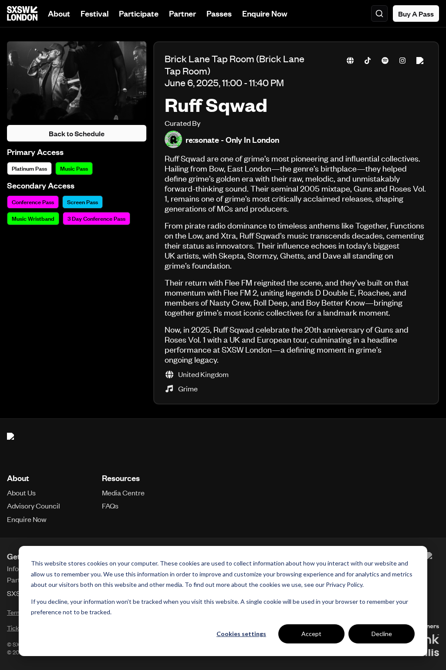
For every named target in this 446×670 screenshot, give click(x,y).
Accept (311, 633)
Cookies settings (241, 633)
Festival (94, 13)
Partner (182, 13)
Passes (219, 13)
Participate (139, 13)
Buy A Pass (416, 13)
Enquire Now (264, 13)
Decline (382, 633)
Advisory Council (33, 505)
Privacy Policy (344, 584)
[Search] (379, 13)
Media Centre (123, 492)
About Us (21, 492)
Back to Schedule (77, 133)
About (59, 13)
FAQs (110, 505)
